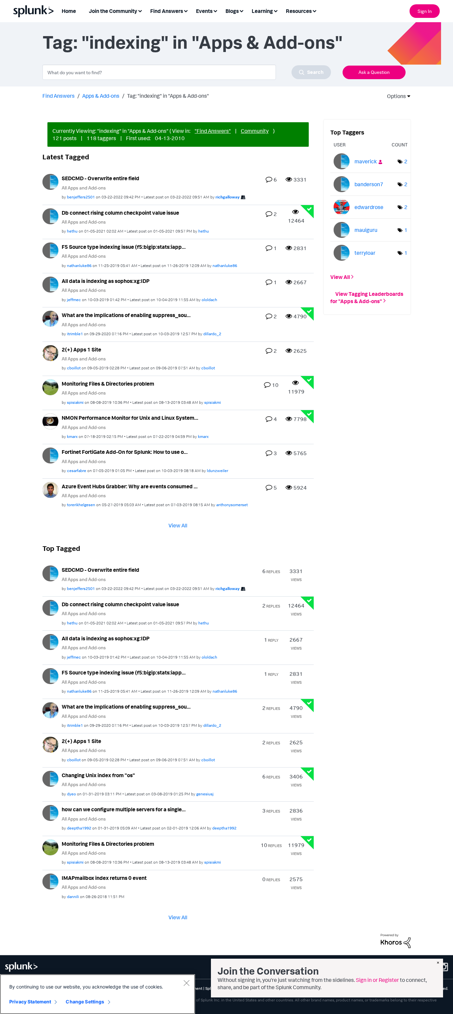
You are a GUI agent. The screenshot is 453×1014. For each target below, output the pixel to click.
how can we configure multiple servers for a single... (124, 809)
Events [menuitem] (204, 11)
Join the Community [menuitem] (113, 11)
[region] (97, 994)
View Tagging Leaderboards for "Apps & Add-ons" (366, 297)
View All (177, 525)
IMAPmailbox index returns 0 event (104, 878)
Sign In (425, 11)
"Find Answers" (213, 131)
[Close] (186, 983)
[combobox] (186, 72)
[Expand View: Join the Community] (140, 10)
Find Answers (58, 95)
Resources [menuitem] (299, 11)
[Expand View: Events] (215, 10)
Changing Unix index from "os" (98, 775)
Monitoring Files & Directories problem (108, 383)
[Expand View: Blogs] (241, 10)
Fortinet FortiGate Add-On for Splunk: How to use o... (125, 452)
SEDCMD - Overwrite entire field (100, 178)
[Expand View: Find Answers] (185, 10)
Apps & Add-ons (100, 95)
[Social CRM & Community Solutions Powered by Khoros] (396, 940)
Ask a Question (374, 72)
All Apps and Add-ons (84, 187)
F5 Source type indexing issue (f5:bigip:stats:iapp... (124, 246)
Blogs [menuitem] (232, 11)
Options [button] (394, 96)
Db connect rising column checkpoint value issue (120, 212)
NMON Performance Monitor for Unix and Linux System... (130, 417)
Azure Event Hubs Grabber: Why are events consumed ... (130, 486)
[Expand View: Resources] (314, 10)
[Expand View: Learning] (275, 10)
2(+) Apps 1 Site (81, 349)
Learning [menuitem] (262, 11)
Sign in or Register (377, 980)
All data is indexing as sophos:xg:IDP (106, 281)
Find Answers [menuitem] (166, 11)
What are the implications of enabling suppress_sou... (126, 315)
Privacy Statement (30, 1001)
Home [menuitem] (69, 11)
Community (255, 131)
